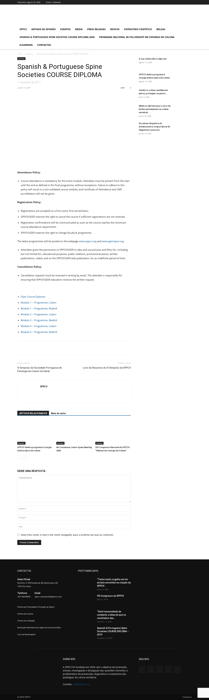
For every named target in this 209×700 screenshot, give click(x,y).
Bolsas (160, 29)
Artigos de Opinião (43, 29)
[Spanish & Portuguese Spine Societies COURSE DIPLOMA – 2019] (86, 632)
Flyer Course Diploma (33, 296)
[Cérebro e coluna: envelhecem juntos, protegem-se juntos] (183, 94)
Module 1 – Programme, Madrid (39, 308)
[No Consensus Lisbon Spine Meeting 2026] (74, 432)
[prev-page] (19, 457)
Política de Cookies (25, 614)
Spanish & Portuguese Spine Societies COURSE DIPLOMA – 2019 (113, 631)
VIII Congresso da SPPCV (110, 596)
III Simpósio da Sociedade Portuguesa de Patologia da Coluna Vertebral (39, 369)
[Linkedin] (178, 2)
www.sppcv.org (87, 241)
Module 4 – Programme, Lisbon (38, 326)
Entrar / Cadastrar (53, 2)
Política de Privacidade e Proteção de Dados (35, 607)
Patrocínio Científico (138, 29)
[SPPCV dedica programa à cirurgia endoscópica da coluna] (35, 432)
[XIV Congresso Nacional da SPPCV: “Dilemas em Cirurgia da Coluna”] (113, 432)
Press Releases (96, 29)
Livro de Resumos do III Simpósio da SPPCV (107, 367)
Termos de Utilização (26, 620)
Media (79, 29)
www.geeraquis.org (113, 241)
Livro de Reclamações (26, 634)
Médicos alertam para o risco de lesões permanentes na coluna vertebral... (154, 109)
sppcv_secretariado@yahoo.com (48, 596)
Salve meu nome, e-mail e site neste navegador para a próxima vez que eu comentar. (67, 534)
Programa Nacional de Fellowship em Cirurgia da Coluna (136, 37)
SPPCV (23, 29)
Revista (115, 29)
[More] (78, 95)
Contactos (44, 44)
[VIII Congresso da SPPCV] (86, 600)
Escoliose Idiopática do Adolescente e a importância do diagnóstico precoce (154, 126)
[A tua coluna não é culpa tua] (183, 63)
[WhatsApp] (71, 95)
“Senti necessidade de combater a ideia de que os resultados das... (111, 614)
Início (19, 53)
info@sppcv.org (81, 684)
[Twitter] (183, 2)
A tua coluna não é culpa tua (152, 59)
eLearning (26, 44)
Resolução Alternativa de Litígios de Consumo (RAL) (39, 627)
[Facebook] (167, 2)
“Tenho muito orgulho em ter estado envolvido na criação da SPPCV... (114, 582)
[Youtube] (189, 2)
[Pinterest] (63, 95)
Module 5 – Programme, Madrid (39, 332)
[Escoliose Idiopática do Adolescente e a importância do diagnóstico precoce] (183, 127)
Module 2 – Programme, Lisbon (38, 314)
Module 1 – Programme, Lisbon (38, 302)
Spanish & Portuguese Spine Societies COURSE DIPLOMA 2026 (57, 37)
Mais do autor (58, 413)
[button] (188, 29)
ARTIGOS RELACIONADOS (33, 413)
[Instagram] (173, 2)
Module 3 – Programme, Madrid (39, 320)
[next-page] (25, 457)
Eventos (65, 29)
